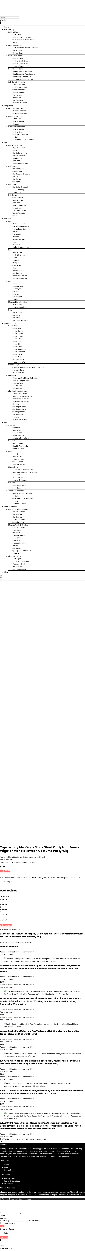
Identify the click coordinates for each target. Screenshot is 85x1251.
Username (4, 1218)
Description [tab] (9, 882)
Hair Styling (12, 195)
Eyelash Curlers (18, 535)
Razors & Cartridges (20, 401)
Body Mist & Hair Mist (20, 134)
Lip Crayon (16, 289)
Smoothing (16, 208)
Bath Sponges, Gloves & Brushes (25, 48)
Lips (9, 281)
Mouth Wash (17, 383)
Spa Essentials (18, 92)
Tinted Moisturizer (19, 278)
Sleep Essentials (18, 90)
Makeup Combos (19, 307)
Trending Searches (16, 491)
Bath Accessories (15, 45)
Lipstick (15, 284)
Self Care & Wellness (16, 82)
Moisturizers (13, 467)
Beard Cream (17, 336)
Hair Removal (17, 100)
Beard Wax (16, 357)
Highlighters (17, 273)
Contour (15, 268)
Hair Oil (15, 176)
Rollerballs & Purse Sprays (23, 140)
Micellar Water (18, 435)
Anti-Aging (16, 559)
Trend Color (17, 192)
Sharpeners (17, 548)
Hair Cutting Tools (19, 153)
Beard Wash (17, 354)
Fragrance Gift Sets (16, 108)
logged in (14, 942)
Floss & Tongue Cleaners (22, 380)
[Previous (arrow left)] (1, 1245)
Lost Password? (34, 1220)
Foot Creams (17, 443)
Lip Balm (15, 496)
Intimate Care (18, 370)
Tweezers (16, 553)
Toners (15, 501)
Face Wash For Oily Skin (22, 493)
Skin (5, 422)
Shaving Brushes (19, 406)
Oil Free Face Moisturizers (22, 498)
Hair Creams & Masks (21, 174)
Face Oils (16, 475)
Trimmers (16, 417)
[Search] (1, 579)
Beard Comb (17, 333)
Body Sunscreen (19, 485)
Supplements (17, 95)
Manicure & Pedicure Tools (23, 79)
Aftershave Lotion (19, 394)
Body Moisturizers (15, 56)
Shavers (15, 404)
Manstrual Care (18, 372)
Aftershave (17, 119)
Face (10, 250)
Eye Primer (16, 231)
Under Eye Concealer (21, 247)
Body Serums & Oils (20, 63)
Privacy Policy (9, 1178)
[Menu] (1, 576)
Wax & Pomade (18, 213)
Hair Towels (17, 50)
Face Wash (16, 430)
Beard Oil (16, 344)
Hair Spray (16, 203)
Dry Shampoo (18, 169)
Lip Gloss (15, 291)
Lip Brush (16, 540)
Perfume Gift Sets (19, 113)
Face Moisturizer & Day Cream (24, 472)
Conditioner (17, 171)
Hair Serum (16, 179)
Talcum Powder (18, 66)
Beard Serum (17, 346)
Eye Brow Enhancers (20, 226)
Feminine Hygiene (15, 365)
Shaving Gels (17, 414)
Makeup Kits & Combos (17, 302)
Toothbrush (17, 386)
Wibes (14, 215)
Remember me (8, 1223)
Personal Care (10, 323)
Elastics (15, 150)
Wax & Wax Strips (19, 419)
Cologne (15, 124)
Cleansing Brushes (19, 564)
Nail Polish (16, 318)
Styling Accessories (20, 163)
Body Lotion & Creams (21, 61)
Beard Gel (16, 339)
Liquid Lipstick (17, 286)
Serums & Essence (19, 480)
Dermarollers (17, 566)
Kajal (14, 242)
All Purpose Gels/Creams (22, 469)
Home (6, 27)
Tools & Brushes (10, 506)
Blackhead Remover (20, 561)
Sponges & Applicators (21, 551)
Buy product (5, 871)
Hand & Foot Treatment (22, 71)
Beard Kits (16, 341)
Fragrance (8, 106)
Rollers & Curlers (19, 519)
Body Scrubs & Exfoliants (22, 37)
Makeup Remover (19, 276)
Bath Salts (16, 34)
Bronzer (15, 260)
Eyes (10, 221)
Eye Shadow (17, 234)
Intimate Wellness (19, 103)
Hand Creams (18, 448)
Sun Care (12, 483)
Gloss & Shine (17, 200)
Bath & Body (9, 29)
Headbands (17, 158)
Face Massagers (19, 569)
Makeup (7, 218)
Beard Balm (17, 328)
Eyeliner (15, 237)
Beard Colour (17, 331)
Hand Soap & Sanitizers (21, 76)
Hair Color (12, 184)
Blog (6, 572)
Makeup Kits (17, 304)
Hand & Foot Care (15, 69)
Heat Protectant (19, 205)
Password (4, 1220)
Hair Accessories (15, 145)
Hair (5, 143)
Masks (10, 451)
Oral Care (12, 375)
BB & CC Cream (18, 255)
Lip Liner (15, 294)
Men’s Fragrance (15, 116)
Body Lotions (17, 132)
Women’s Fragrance (16, 127)
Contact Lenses (18, 224)
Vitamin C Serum (19, 503)
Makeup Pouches (19, 543)
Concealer (16, 265)
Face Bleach (17, 454)
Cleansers (12, 425)
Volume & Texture (19, 210)
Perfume (15, 137)
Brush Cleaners (18, 527)
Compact (16, 263)
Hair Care (12, 166)
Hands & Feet (13, 441)
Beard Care (13, 326)
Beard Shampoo (19, 349)
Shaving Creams (19, 409)
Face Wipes (17, 433)
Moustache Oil (18, 359)
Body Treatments (19, 87)
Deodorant (16, 97)
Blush (14, 257)
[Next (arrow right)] (3, 1245)
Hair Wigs (16, 161)
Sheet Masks (17, 462)
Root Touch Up (18, 189)
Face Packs (17, 456)
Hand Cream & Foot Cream (23, 74)
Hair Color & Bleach (20, 187)
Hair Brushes (17, 514)
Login (2, 1226)
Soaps (14, 42)
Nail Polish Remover (20, 320)
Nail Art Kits (17, 312)
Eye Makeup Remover (21, 229)
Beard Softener (18, 352)
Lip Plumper (17, 296)
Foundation (17, 270)
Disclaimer (8, 1183)
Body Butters (17, 58)
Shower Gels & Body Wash (23, 40)
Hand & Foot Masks (20, 446)
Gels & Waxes (18, 197)
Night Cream (17, 477)
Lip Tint (15, 299)
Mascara (16, 244)
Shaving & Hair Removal (17, 391)
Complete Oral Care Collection (25, 378)
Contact (7, 1170)
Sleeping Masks (18, 464)
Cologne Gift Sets (19, 111)
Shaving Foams (18, 412)
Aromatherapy (18, 84)
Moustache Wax (19, 362)
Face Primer (17, 252)
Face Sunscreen (19, 488)
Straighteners (18, 522)
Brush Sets (16, 530)
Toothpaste (17, 388)
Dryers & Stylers (19, 512)
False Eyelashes (18, 239)
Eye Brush (16, 533)
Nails (10, 310)
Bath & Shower (14, 32)
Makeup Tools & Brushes (18, 525)
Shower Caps (17, 53)
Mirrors (15, 545)
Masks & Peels (18, 459)
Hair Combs (17, 517)
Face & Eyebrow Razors (22, 396)
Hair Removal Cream (20, 399)
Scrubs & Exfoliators (20, 438)
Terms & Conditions (12, 1181)
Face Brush (16, 538)
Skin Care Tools (14, 556)
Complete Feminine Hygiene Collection (28, 367)
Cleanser (16, 428)
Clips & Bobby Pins (19, 148)
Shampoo (16, 181)
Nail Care (16, 315)
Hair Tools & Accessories (18, 509)
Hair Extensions (18, 155)
